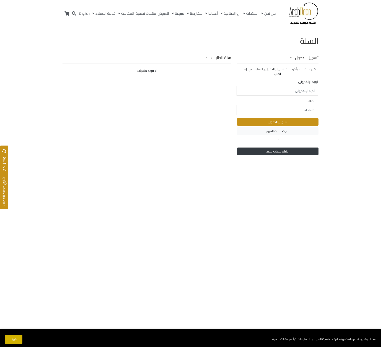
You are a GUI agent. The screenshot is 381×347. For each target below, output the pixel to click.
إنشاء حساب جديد (277, 151)
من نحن (270, 13)
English (84, 13)
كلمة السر (312, 101)
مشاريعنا (196, 13)
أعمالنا (213, 13)
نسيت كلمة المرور (277, 131)
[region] (190, 338)
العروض (163, 13)
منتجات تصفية (146, 13)
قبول (14, 339)
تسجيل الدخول (277, 122)
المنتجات (252, 13)
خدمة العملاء (105, 13)
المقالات (127, 13)
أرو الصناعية (232, 13)
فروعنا (179, 13)
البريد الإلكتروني (308, 81)
